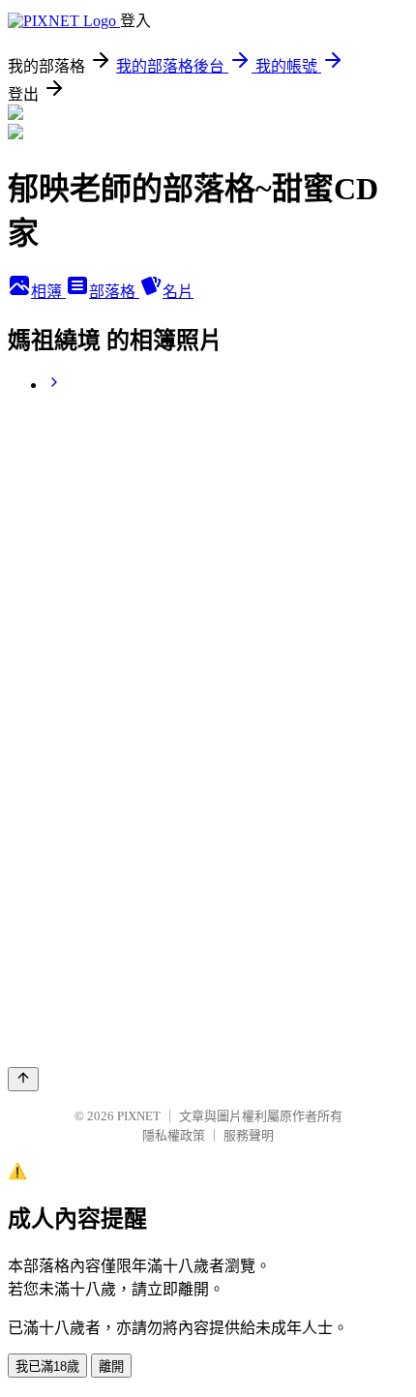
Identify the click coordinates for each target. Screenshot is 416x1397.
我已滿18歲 (47, 1366)
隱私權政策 (173, 1135)
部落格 (114, 291)
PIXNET (139, 1116)
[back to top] (23, 1079)
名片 (178, 291)
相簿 (48, 291)
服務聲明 (248, 1135)
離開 (111, 1366)
